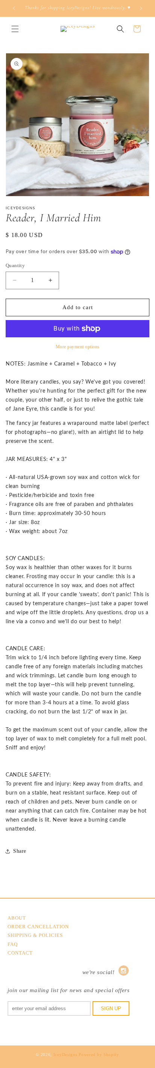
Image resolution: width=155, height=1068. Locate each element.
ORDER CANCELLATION (38, 926)
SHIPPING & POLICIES (35, 935)
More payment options (78, 346)
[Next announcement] (141, 8)
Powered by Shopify (99, 1054)
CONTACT (20, 953)
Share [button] (19, 851)
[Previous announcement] (14, 8)
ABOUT (17, 918)
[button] (15, 29)
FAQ (13, 944)
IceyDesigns (65, 1054)
